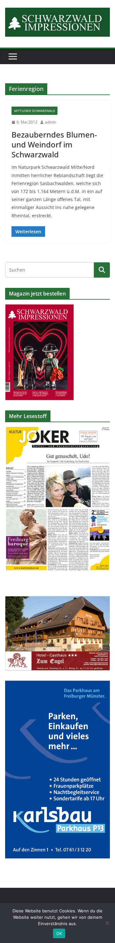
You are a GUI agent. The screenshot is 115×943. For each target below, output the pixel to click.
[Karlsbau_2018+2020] (57, 685)
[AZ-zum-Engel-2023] (57, 600)
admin (50, 122)
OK (59, 933)
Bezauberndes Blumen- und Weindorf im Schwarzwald (54, 144)
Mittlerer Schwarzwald (34, 111)
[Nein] (107, 923)
